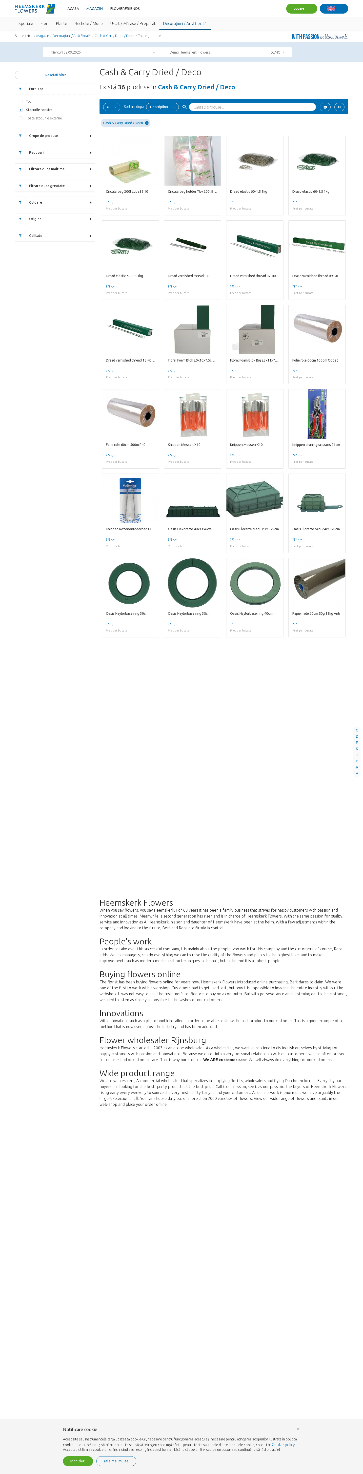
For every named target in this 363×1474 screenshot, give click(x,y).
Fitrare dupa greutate (47, 186)
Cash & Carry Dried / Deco (115, 36)
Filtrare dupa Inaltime (46, 169)
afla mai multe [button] (116, 1461)
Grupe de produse (43, 136)
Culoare (35, 202)
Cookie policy (283, 1444)
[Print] (325, 107)
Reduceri (36, 152)
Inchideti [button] (78, 1461)
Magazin (94, 8)
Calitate (35, 236)
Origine (35, 219)
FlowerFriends (125, 8)
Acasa (73, 8)
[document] (181, 1439)
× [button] (298, 1429)
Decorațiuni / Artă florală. (72, 36)
